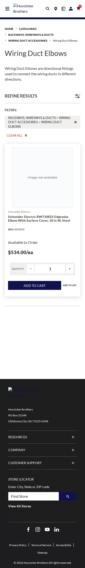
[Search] (68, 496)
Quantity (18, 268)
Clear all (14, 135)
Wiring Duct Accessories (27, 40)
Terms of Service (41, 545)
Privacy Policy (17, 545)
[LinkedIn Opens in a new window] (56, 529)
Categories (28, 29)
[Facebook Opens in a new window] (28, 529)
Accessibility (63, 545)
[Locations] (56, 8)
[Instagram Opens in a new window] (37, 529)
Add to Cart (35, 286)
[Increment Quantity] (69, 268)
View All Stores (19, 506)
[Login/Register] (71, 8)
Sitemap (42, 552)
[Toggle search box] (47, 8)
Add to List (69, 285)
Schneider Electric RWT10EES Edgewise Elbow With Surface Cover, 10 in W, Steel (39, 219)
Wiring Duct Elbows (65, 40)
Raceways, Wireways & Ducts (31, 34)
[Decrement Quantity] (30, 268)
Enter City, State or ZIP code (28, 487)
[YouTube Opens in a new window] (47, 529)
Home (9, 29)
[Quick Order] (63, 8)
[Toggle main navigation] (7, 8)
